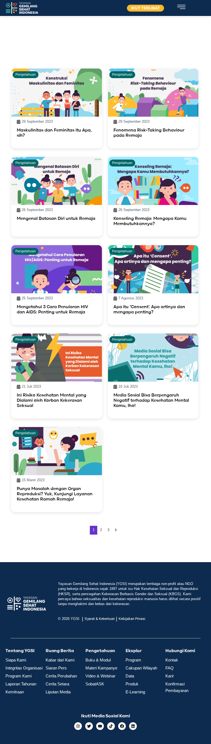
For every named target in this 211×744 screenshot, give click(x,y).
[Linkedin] (133, 726)
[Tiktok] (111, 726)
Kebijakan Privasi (132, 619)
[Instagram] (78, 726)
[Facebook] (122, 726)
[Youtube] (100, 726)
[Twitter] (89, 726)
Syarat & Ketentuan (100, 619)
